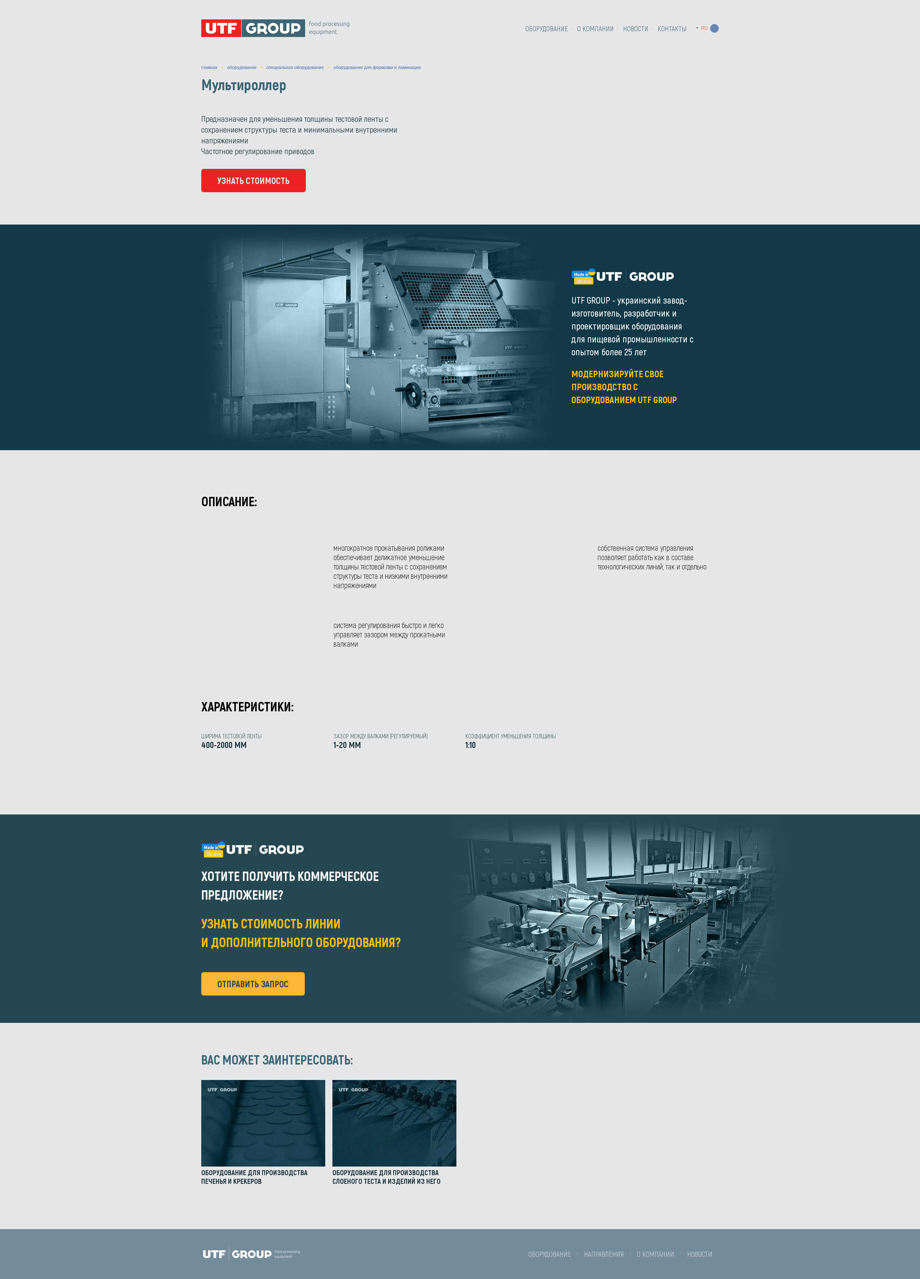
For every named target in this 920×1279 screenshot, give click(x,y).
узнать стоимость (253, 180)
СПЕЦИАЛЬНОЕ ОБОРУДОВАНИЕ (295, 67)
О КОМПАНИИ (595, 28)
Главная (209, 67)
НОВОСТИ (635, 28)
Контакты (672, 28)
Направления (604, 1254)
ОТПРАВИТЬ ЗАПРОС (253, 983)
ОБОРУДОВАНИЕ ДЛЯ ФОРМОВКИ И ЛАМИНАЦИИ (377, 67)
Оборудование (546, 28)
